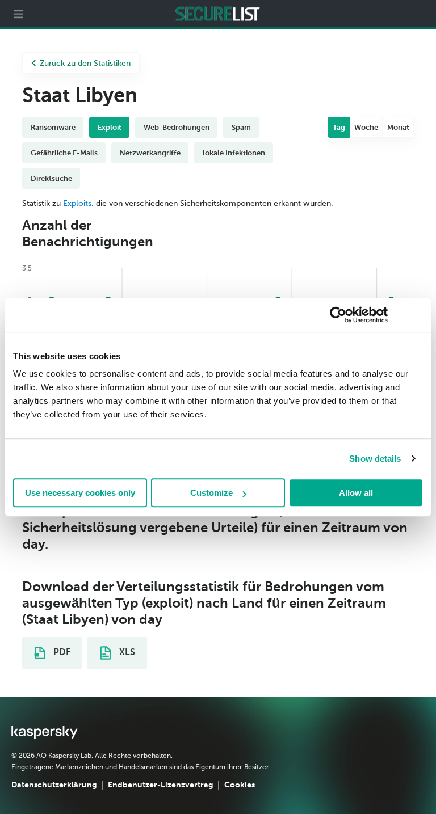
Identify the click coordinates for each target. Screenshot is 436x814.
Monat (398, 127)
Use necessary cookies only (80, 492)
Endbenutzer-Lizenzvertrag (160, 784)
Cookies (239, 784)
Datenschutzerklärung (54, 784)
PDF (60, 652)
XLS (126, 652)
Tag (339, 127)
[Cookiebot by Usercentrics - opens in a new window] (338, 314)
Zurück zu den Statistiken (85, 63)
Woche (366, 127)
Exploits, (78, 203)
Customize (211, 492)
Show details (375, 458)
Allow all (356, 492)
